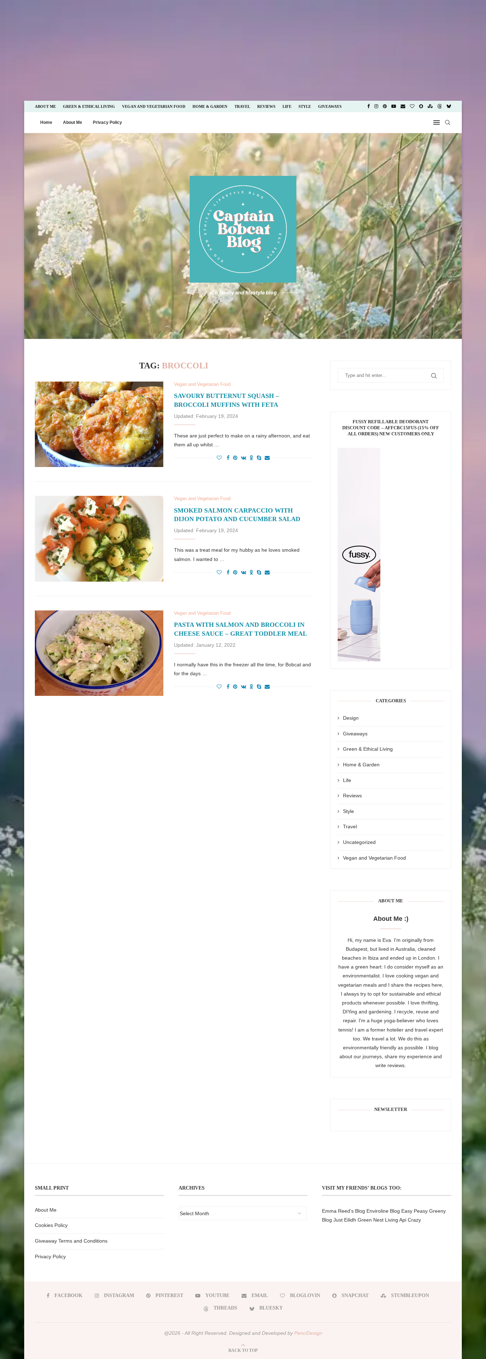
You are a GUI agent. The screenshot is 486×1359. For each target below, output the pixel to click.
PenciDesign (308, 1333)
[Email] (403, 106)
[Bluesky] (449, 106)
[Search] (447, 122)
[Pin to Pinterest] (235, 458)
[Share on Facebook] (228, 458)
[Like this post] (219, 458)
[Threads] (439, 106)
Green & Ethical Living (89, 106)
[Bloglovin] (412, 106)
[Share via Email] (267, 458)
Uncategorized (359, 842)
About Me (45, 106)
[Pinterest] (385, 106)
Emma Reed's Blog (343, 1211)
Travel (242, 106)
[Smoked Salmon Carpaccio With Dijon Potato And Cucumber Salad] (99, 538)
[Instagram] (376, 106)
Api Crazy (410, 1220)
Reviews (266, 106)
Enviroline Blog (383, 1211)
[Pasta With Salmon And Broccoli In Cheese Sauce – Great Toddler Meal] (99, 653)
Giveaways (330, 106)
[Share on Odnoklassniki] (251, 458)
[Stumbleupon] (430, 106)
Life (286, 106)
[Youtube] (393, 106)
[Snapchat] (421, 106)
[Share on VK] (243, 458)
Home (46, 122)
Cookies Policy (51, 1225)
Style (305, 106)
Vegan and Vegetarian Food (153, 106)
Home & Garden (209, 106)
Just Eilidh (344, 1220)
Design (351, 718)
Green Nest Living (378, 1220)
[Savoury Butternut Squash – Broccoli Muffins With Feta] (99, 424)
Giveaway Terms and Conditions (71, 1241)
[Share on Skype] (259, 458)
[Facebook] (368, 106)
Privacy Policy (107, 122)
